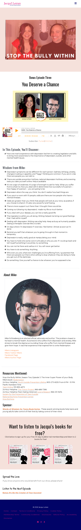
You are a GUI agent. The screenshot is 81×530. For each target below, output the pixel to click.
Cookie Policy (55, 511)
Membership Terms (11, 514)
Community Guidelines (30, 514)
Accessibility (72, 514)
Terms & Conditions (27, 511)
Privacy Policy (42, 511)
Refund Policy (59, 514)
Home (6, 511)
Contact (14, 511)
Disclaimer (8, 518)
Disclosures (46, 514)
